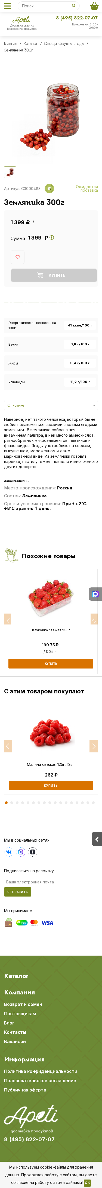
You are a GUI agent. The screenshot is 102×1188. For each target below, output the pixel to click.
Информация (24, 1059)
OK (87, 1183)
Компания (19, 992)
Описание (15, 405)
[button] (8, 746)
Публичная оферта (25, 1090)
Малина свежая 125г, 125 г (51, 764)
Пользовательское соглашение (40, 1080)
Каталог (16, 976)
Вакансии (15, 1041)
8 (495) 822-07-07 (77, 18)
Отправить (17, 892)
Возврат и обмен (23, 1004)
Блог (9, 1023)
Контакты (15, 1032)
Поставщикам (20, 1013)
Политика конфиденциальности (40, 1071)
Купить (51, 785)
